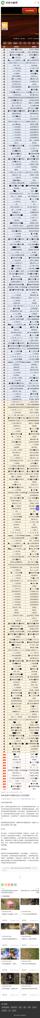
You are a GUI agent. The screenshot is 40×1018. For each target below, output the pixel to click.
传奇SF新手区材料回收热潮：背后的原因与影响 (28, 964)
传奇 (25, 1007)
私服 (29, 1007)
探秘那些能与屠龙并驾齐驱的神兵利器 (29, 989)
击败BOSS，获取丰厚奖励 (29, 939)
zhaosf (34, 1007)
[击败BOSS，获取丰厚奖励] (29, 929)
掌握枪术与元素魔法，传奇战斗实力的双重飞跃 (9, 914)
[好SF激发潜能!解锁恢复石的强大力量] (10, 929)
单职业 (14, 1010)
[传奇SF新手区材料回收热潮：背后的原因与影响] (29, 954)
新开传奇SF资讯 (26, 799)
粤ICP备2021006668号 (20, 1015)
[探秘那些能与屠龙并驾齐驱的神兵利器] (29, 978)
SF (9, 1010)
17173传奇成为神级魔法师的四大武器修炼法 (29, 914)
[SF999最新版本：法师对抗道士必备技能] (10, 954)
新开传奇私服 (6, 799)
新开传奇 (4, 1010)
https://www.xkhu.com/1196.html (21, 868)
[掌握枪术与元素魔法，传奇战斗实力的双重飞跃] (10, 904)
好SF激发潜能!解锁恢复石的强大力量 (10, 939)
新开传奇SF (14, 1007)
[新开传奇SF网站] (9, 3)
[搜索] (35, 2)
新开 (20, 1007)
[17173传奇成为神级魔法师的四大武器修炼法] (29, 904)
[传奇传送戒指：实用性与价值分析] (10, 978)
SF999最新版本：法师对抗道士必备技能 (10, 964)
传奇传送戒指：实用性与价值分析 (9, 989)
